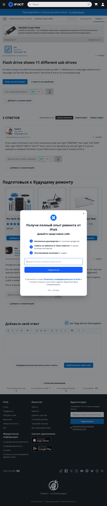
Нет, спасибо (53, 290)
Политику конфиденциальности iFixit (62, 279)
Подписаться (53, 270)
